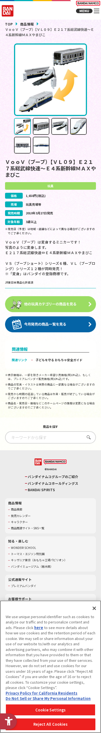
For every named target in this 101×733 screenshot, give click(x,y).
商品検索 (16, 509)
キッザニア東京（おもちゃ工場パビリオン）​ (39, 560)
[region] (50, 666)
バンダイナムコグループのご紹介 (53, 476)
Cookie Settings (50, 710)
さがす (87, 437)
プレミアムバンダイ (23, 586)
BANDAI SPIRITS (41, 490)
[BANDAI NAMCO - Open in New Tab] (55, 462)
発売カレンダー (21, 516)
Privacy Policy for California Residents (41, 693)
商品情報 (27, 24)
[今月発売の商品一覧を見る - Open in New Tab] (50, 324)
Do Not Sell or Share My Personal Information (48, 698)
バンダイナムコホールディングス (53, 483)
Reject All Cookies (50, 724)
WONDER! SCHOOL (23, 548)
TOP (9, 24)
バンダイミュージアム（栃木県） (32, 567)
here (38, 627)
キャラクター (19, 522)
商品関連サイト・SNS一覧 (27, 528)
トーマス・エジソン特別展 (28, 554)
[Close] (94, 608)
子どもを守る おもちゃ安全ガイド (59, 360)
